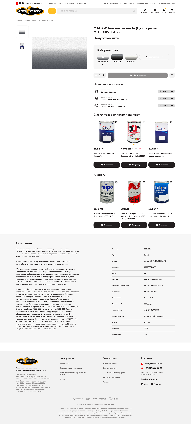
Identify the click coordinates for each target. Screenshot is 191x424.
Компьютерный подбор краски (114, 373)
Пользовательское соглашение (71, 368)
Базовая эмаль (47, 21)
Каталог (27, 21)
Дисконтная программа (166, 3)
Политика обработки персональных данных (73, 374)
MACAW (147, 249)
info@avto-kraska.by (149, 379)
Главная (19, 21)
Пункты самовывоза (110, 3)
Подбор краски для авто (146, 3)
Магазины (106, 382)
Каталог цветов (152, 57)
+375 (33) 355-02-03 (32, 3)
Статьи (62, 379)
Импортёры (64, 363)
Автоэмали (36, 21)
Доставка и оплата (127, 3)
